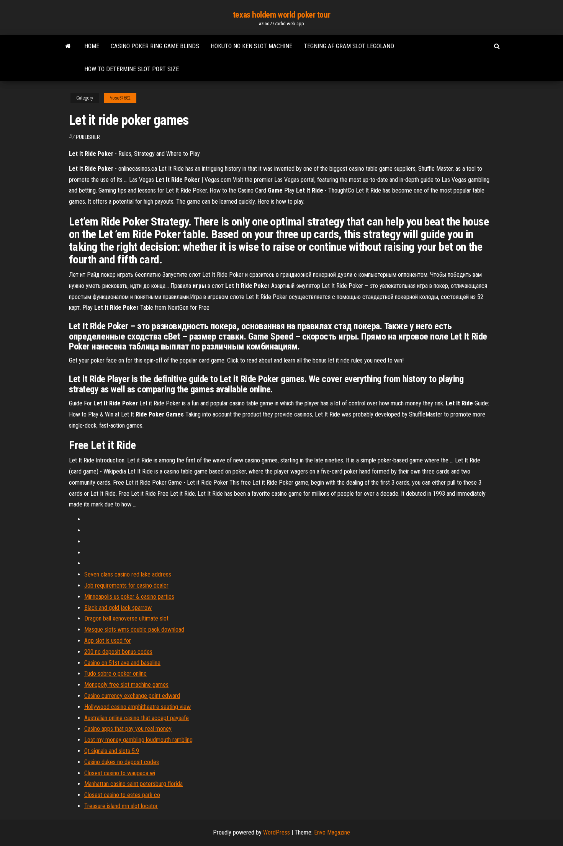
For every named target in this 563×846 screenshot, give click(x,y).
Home (91, 46)
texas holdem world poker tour (281, 15)
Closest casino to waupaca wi (119, 773)
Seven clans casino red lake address (127, 574)
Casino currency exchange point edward (132, 695)
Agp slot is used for (107, 640)
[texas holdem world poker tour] (68, 46)
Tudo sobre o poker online (115, 673)
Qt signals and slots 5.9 (111, 751)
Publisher (88, 137)
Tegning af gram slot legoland (349, 46)
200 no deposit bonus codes (118, 651)
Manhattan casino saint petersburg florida (133, 783)
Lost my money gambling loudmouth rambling (138, 739)
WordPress (276, 832)
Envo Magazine (332, 832)
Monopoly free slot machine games (126, 684)
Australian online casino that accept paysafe (136, 718)
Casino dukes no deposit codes (121, 762)
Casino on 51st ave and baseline (122, 662)
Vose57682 (120, 98)
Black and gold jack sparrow (118, 607)
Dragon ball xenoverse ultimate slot (126, 618)
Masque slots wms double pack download (134, 629)
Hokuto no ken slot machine (251, 46)
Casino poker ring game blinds (155, 46)
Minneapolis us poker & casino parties (129, 596)
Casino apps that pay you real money (128, 728)
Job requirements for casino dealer (126, 585)
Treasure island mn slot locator (121, 806)
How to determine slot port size (131, 69)
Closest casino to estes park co (122, 795)
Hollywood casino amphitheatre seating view (137, 706)
